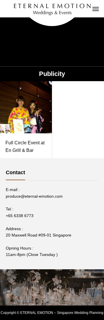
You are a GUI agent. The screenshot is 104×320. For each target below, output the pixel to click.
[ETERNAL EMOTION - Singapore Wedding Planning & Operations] (52, 9)
